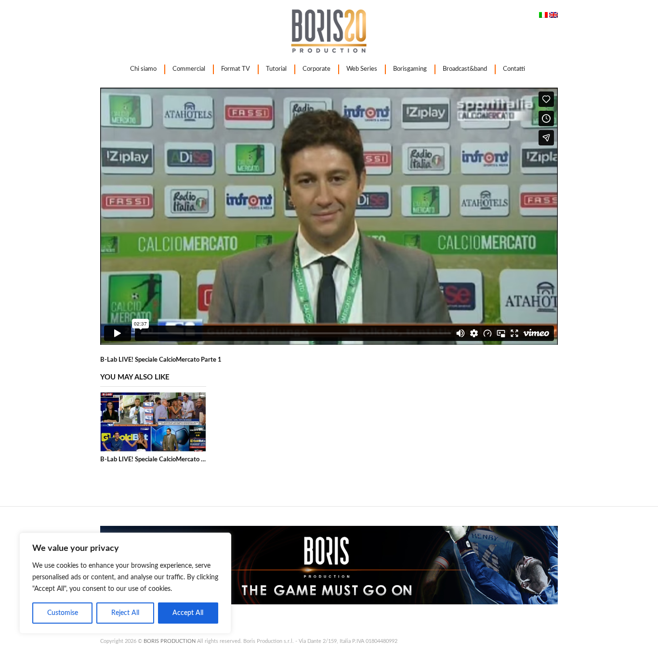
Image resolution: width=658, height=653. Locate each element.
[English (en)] (553, 16)
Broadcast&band (465, 69)
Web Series (361, 69)
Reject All (125, 613)
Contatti (514, 69)
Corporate (316, 69)
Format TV (235, 69)
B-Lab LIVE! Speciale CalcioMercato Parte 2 (161, 460)
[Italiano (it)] (543, 16)
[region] (125, 583)
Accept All (187, 613)
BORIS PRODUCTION (170, 641)
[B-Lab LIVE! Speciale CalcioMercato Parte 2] (153, 422)
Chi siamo (143, 69)
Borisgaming (410, 69)
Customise (62, 613)
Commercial (188, 69)
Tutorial (276, 69)
